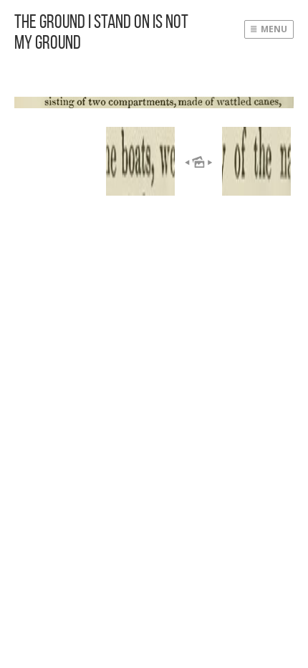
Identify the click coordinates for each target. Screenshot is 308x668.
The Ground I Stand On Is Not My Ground (101, 31)
